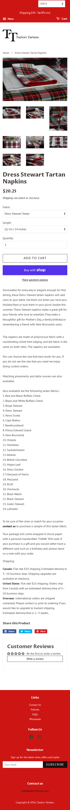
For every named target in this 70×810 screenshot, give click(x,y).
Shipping (8, 198)
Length (7, 222)
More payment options (35, 280)
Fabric (6, 207)
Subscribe (55, 765)
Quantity (8, 238)
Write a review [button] (35, 659)
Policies (35, 709)
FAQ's (35, 714)
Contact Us (35, 704)
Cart (64, 19)
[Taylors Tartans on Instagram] (39, 737)
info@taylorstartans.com (35, 790)
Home (6, 53)
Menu (10, 18)
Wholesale (35, 719)
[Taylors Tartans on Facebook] (31, 737)
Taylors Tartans (45, 802)
